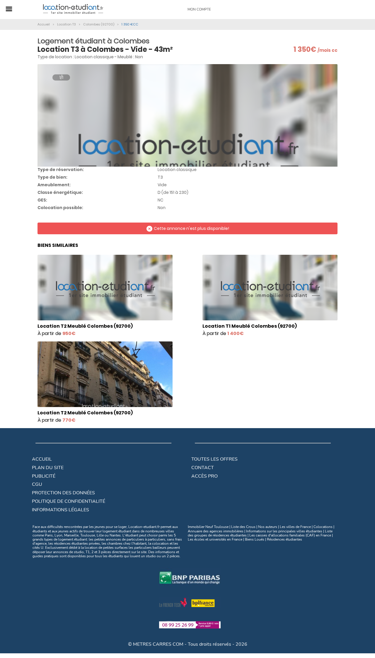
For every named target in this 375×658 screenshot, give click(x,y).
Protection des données (63, 493)
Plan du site (48, 467)
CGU (37, 484)
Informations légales (60, 510)
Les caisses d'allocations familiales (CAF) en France (290, 535)
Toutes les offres (214, 459)
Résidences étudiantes (284, 539)
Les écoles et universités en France (215, 539)
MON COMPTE (199, 9)
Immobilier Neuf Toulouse (208, 526)
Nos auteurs (267, 526)
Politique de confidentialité (68, 501)
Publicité (43, 476)
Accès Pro (204, 476)
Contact (202, 467)
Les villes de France (295, 526)
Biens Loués (254, 539)
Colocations (323, 526)
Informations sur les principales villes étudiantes (284, 531)
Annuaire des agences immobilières (215, 531)
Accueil (42, 459)
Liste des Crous (243, 526)
